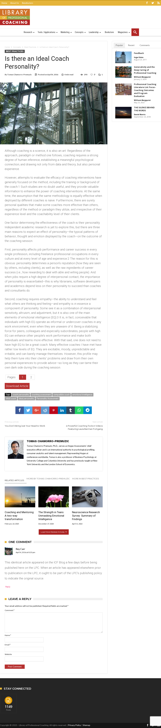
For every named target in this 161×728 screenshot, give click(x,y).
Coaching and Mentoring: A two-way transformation (19, 516)
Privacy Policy (74, 725)
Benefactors (27, 3)
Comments (145, 45)
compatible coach (61, 394)
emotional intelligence (82, 394)
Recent (131, 45)
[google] (36, 410)
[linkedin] (62, 410)
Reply (7, 587)
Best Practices (30, 47)
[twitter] (28, 410)
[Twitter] (152, 3)
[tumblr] (70, 410)
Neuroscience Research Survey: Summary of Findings (86, 516)
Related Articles (14, 480)
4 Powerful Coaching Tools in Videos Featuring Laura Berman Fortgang (84, 425)
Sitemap (86, 725)
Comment (9, 610)
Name (8, 635)
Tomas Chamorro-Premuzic (19, 74)
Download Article (17, 386)
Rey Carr (20, 548)
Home (4, 3)
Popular (119, 45)
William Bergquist (142, 77)
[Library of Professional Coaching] (15, 8)
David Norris (139, 114)
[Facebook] (146, 3)
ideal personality (26, 398)
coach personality (21, 394)
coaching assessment (41, 394)
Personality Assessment (47, 398)
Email (8, 644)
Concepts (17, 47)
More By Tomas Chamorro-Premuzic (48, 478)
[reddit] (45, 410)
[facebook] (19, 410)
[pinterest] (53, 410)
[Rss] (158, 3)
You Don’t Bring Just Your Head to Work (25, 424)
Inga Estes (138, 57)
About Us (14, 3)
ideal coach (11, 398)
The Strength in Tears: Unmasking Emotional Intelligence (51, 516)
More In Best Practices (85, 478)
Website (8, 654)
